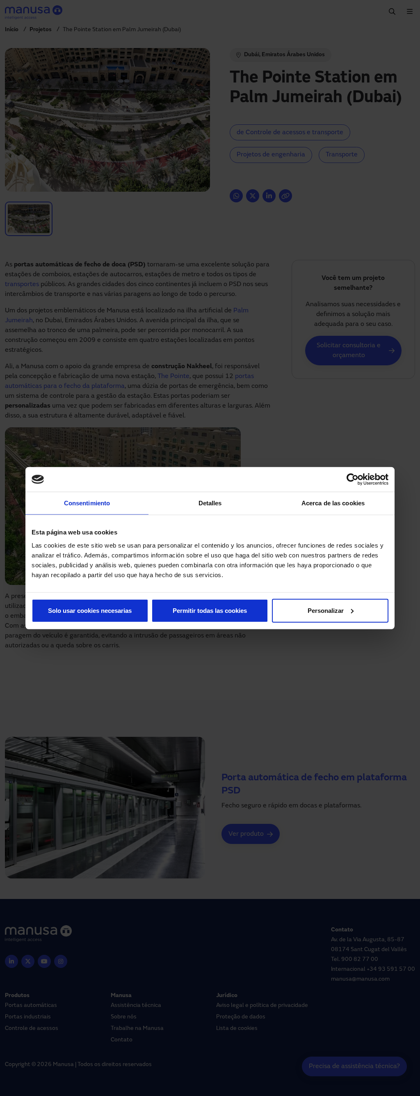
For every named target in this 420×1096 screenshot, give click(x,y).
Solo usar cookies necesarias (90, 610)
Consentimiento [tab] (87, 503)
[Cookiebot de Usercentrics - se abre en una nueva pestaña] (352, 479)
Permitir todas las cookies (210, 610)
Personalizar (326, 610)
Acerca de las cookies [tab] (333, 503)
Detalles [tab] (210, 503)
